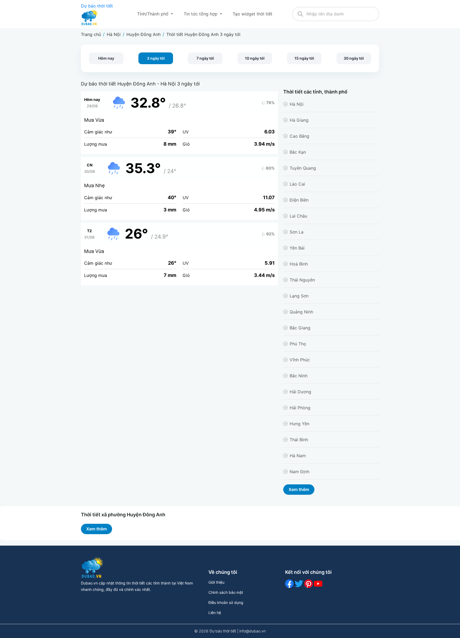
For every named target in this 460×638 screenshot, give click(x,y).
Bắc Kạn (298, 152)
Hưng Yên (299, 423)
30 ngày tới (354, 58)
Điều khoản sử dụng (225, 602)
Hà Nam (298, 455)
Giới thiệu (216, 582)
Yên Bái (297, 248)
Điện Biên (299, 200)
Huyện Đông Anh (143, 34)
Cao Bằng (299, 136)
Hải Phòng (300, 407)
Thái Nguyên (302, 280)
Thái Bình (299, 439)
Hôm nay (106, 58)
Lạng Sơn (299, 295)
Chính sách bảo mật (225, 592)
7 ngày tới (205, 58)
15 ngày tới (304, 58)
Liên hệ (214, 612)
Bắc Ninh (298, 375)
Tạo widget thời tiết (252, 14)
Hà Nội (114, 34)
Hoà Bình (299, 264)
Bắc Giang (300, 327)
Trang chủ (91, 34)
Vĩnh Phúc (300, 359)
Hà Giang (299, 120)
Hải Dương (300, 391)
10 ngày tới (255, 58)
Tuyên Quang (303, 168)
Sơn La (296, 232)
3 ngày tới (156, 58)
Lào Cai (297, 184)
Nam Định (299, 471)
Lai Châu (298, 216)
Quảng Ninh (301, 311)
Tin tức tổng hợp (201, 14)
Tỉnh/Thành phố (153, 14)
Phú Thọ (298, 343)
